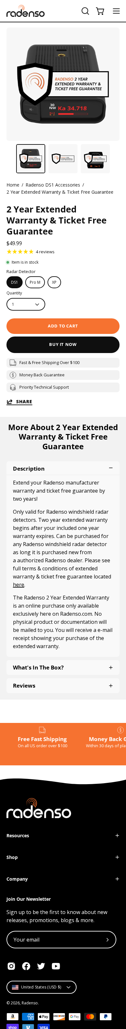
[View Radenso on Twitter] (41, 966)
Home (12, 185)
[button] (84, 11)
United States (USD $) (41, 987)
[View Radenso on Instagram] (11, 966)
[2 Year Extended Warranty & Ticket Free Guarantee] (30, 158)
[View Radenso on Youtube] (56, 966)
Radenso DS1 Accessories (53, 185)
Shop (12, 857)
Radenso (30, 1003)
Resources (17, 835)
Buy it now (63, 344)
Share (24, 401)
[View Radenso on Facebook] (26, 966)
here (18, 584)
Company (17, 879)
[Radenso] (25, 11)
